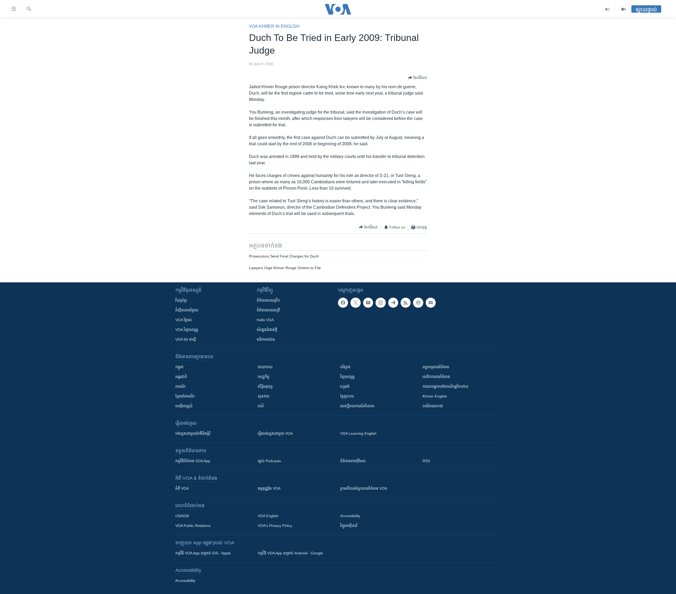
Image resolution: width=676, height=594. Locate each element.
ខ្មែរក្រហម (347, 396)
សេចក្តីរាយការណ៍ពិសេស (357, 406)
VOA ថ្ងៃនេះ (183, 320)
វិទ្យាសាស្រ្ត (347, 377)
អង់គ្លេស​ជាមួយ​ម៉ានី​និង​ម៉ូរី (192, 433)
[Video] (623, 9)
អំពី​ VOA (182, 488)
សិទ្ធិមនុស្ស (265, 386)
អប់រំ (261, 406)
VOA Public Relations (192, 525)
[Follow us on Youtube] (368, 303)
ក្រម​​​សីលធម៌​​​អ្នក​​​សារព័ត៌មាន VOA (363, 488)
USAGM (182, 516)
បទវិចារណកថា (432, 406)
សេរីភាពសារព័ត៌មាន (436, 377)
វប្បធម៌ (345, 386)
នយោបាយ (265, 367)
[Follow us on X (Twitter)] (355, 303)
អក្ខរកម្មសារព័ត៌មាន (435, 367)
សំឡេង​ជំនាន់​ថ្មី (267, 330)
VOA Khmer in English (274, 26)
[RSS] (406, 303)
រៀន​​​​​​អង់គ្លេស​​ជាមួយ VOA (275, 433)
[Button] (417, 77)
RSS (426, 461)
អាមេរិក (180, 386)
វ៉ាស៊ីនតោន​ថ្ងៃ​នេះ (187, 310)
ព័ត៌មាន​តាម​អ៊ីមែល (353, 461)
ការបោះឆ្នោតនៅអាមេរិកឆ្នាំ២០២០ (445, 386)
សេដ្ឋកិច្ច (263, 377)
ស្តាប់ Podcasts (269, 461)
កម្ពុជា (179, 367)
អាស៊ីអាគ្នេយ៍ (184, 406)
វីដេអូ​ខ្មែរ (181, 300)
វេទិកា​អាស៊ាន (266, 339)
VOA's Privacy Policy (275, 525)
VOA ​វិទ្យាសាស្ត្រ (186, 330)
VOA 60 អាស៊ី (185, 339)
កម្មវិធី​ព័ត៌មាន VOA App (192, 461)
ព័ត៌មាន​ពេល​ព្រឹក (268, 300)
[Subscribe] (431, 303)
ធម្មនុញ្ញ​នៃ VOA (269, 488)
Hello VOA (265, 320)
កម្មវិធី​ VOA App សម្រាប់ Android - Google (290, 553)
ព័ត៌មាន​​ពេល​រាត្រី (268, 310)
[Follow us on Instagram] (380, 303)
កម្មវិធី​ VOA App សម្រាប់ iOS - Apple (203, 553)
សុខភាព (263, 396)
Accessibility (350, 516)
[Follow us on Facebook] (343, 303)
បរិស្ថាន (345, 367)
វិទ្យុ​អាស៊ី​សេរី (348, 525)
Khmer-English (434, 396)
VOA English (268, 516)
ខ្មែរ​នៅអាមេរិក (185, 396)
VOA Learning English (358, 433)
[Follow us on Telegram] (393, 303)
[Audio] (607, 9)
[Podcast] (418, 303)
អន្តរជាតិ (181, 377)
